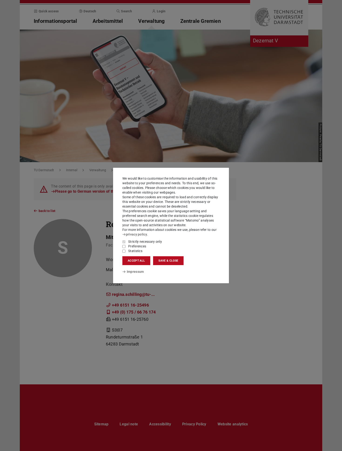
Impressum (135, 271)
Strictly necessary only (145, 241)
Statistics (135, 251)
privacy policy (136, 234)
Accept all (136, 260)
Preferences (137, 246)
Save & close (168, 260)
